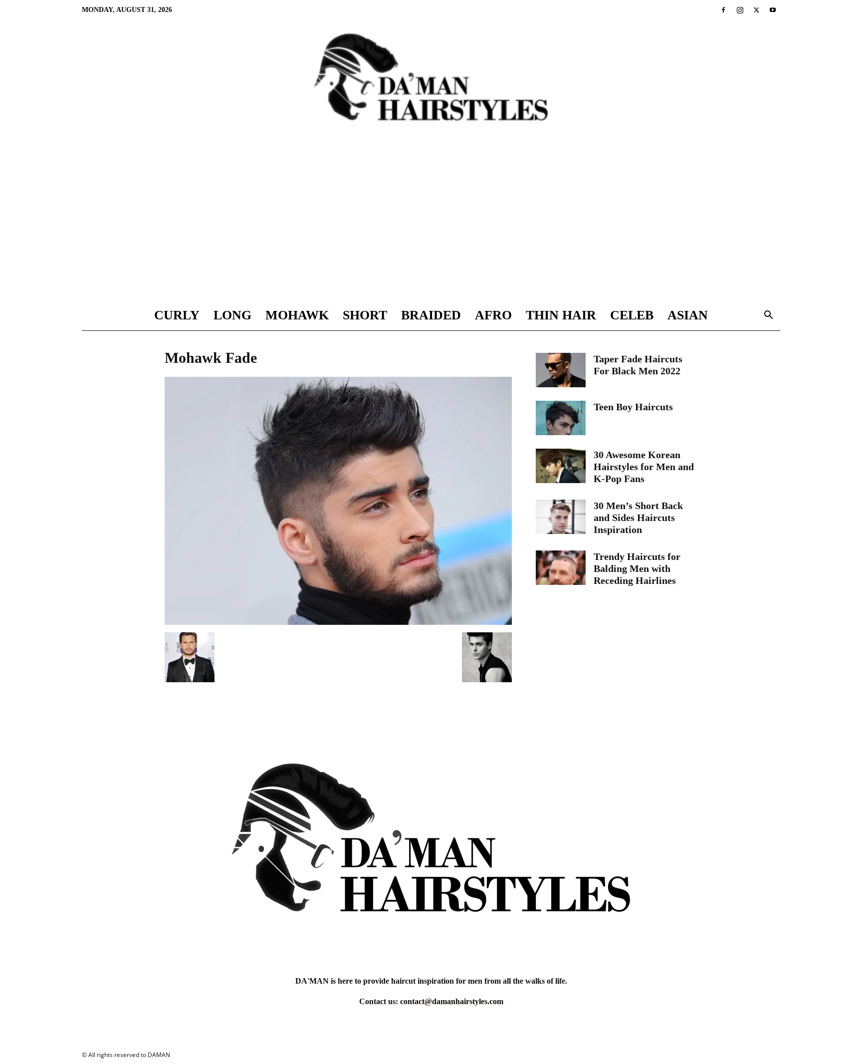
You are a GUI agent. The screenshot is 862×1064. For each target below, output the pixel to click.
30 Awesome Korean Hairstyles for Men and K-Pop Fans (644, 466)
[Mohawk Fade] (338, 622)
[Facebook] (723, 10)
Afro (493, 315)
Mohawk (297, 315)
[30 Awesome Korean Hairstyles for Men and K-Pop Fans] (561, 466)
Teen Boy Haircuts (633, 406)
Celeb (631, 315)
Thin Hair (561, 315)
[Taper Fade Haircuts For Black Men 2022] (561, 370)
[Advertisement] (431, 225)
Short (365, 315)
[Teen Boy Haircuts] (561, 418)
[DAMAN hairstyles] (431, 85)
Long (232, 315)
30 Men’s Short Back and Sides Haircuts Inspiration (638, 517)
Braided (431, 315)
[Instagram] (739, 10)
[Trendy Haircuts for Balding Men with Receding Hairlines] (561, 567)
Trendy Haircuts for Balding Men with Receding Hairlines (637, 568)
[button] (768, 316)
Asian (687, 315)
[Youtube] (772, 10)
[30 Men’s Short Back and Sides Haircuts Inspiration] (561, 517)
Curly (177, 315)
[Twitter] (756, 10)
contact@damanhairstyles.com (451, 1001)
